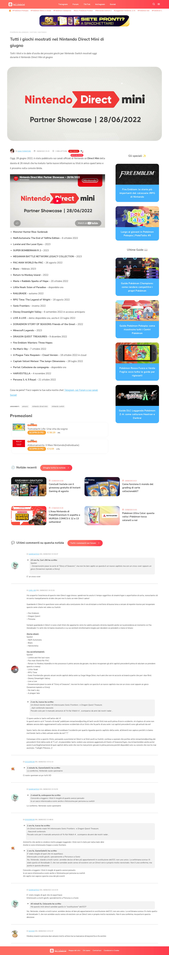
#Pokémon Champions (62, 11)
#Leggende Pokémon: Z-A (124, 11)
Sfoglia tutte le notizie (54, 467)
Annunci (25, 406)
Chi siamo (86, 950)
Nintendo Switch (58, 406)
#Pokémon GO (143, 11)
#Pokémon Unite (159, 11)
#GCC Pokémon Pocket (83, 11)
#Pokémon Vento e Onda (41, 11)
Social (113, 4)
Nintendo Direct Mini (40, 406)
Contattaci (97, 950)
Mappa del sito (74, 950)
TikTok (87, 4)
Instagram (100, 4)
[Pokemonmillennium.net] (16, 4)
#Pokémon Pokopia (20, 11)
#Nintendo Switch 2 (103, 11)
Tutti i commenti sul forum (83, 543)
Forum (76, 4)
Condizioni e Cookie (111, 950)
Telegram (63, 4)
